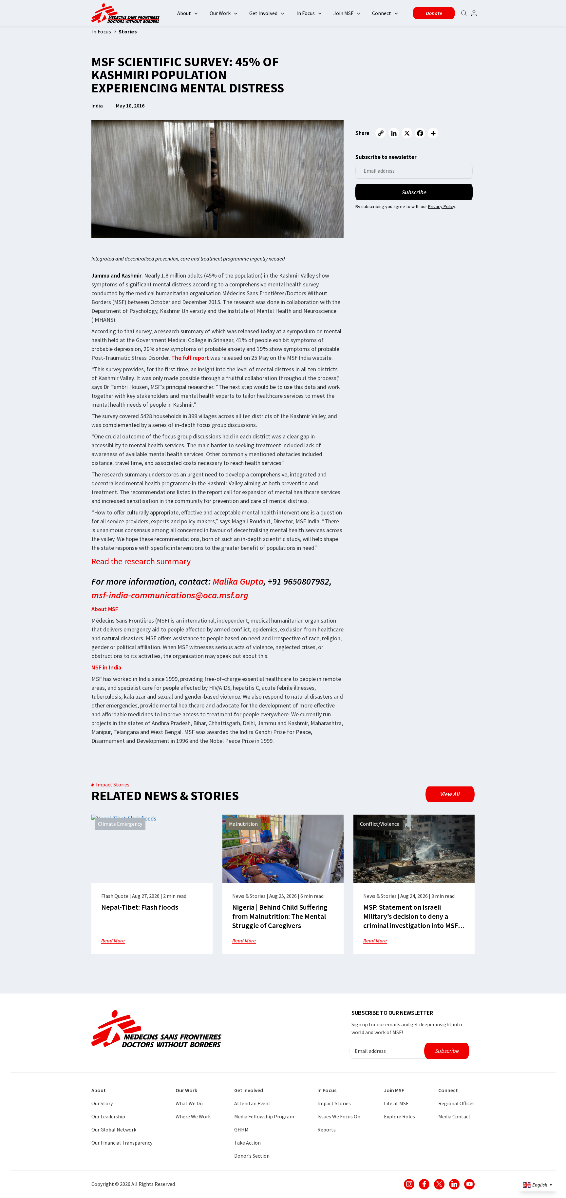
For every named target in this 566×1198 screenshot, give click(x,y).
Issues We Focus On (338, 1116)
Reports (326, 1129)
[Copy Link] (380, 133)
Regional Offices (456, 1103)
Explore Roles (399, 1116)
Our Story (102, 1103)
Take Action (247, 1142)
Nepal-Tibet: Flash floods (139, 907)
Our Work (220, 13)
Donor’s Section (252, 1155)
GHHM (241, 1129)
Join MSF (343, 13)
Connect (381, 13)
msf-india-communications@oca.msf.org (169, 595)
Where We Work (193, 1116)
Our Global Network (113, 1129)
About (184, 13)
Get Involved (263, 13)
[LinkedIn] (393, 133)
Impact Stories (334, 1103)
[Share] (433, 133)
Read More (113, 940)
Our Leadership (108, 1116)
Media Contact (454, 1116)
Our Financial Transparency (121, 1142)
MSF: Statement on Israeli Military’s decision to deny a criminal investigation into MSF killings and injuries (410, 920)
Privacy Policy (441, 206)
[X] (407, 133)
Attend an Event (252, 1103)
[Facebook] (420, 133)
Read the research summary (141, 561)
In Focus (305, 13)
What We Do (189, 1103)
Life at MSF (396, 1103)
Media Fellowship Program (264, 1116)
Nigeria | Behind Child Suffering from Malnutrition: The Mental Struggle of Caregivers (280, 916)
